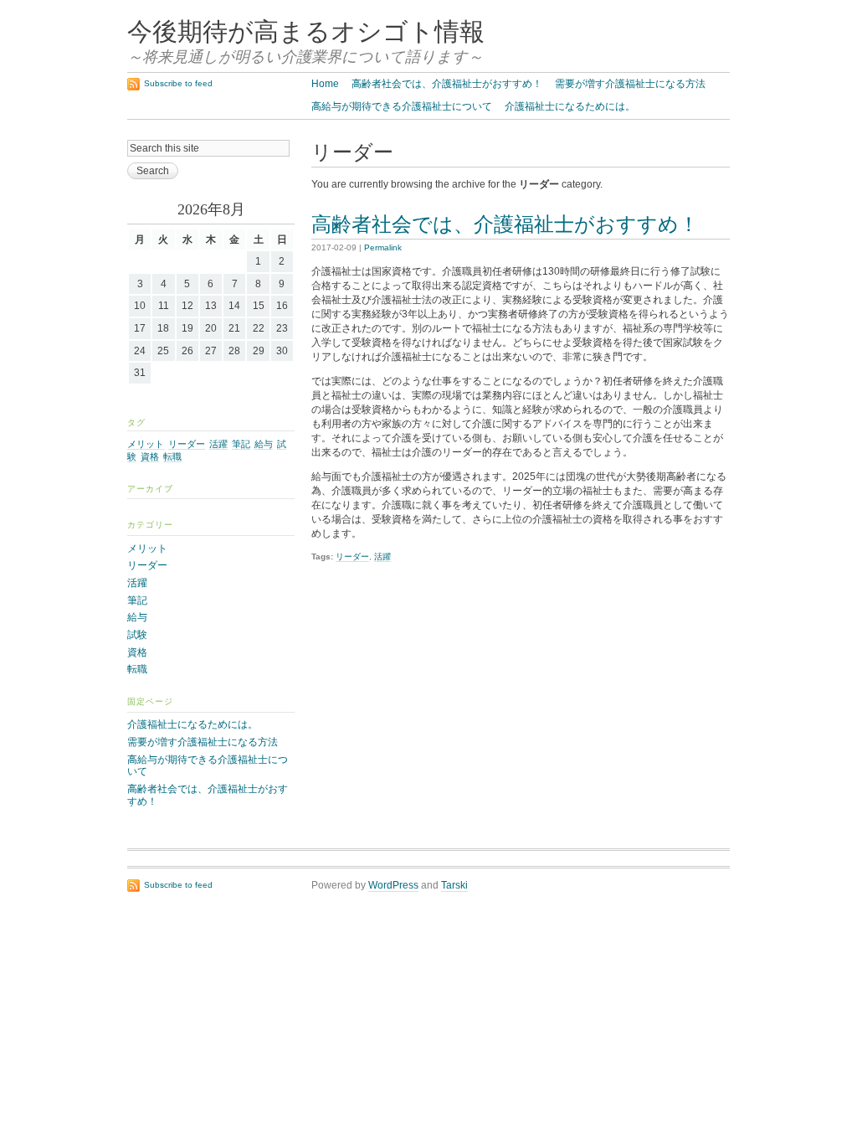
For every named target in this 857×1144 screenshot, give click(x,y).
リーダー (352, 556)
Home (325, 84)
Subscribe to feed (178, 83)
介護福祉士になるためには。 (570, 106)
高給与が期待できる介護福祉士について (401, 106)
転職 (172, 456)
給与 (263, 444)
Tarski (454, 885)
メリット (145, 444)
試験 (137, 635)
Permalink (383, 247)
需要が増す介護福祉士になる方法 (630, 84)
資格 (150, 456)
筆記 (241, 444)
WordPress (393, 885)
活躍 (382, 556)
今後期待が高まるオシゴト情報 (306, 32)
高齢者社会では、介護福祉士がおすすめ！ (447, 84)
